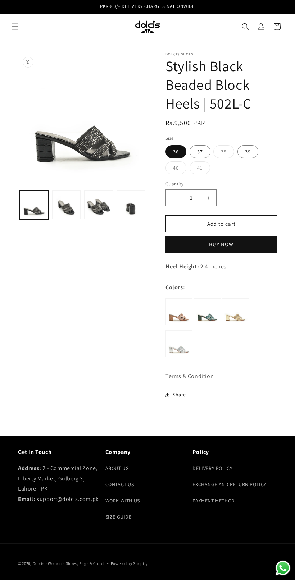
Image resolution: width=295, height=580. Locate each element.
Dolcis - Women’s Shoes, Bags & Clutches (71, 563)
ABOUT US (117, 468)
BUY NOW (221, 244)
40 (179, 169)
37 (200, 151)
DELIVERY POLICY (212, 468)
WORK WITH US (122, 500)
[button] (15, 26)
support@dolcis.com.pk (68, 499)
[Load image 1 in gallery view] (34, 204)
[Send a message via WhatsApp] (282, 568)
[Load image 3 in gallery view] (98, 204)
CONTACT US (119, 484)
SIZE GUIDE (118, 517)
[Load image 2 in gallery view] (66, 204)
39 (248, 151)
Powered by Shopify (129, 563)
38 (227, 153)
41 (203, 169)
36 (176, 151)
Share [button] (179, 394)
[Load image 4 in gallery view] (131, 204)
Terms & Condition (189, 376)
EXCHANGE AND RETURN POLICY (229, 484)
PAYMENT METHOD (213, 500)
